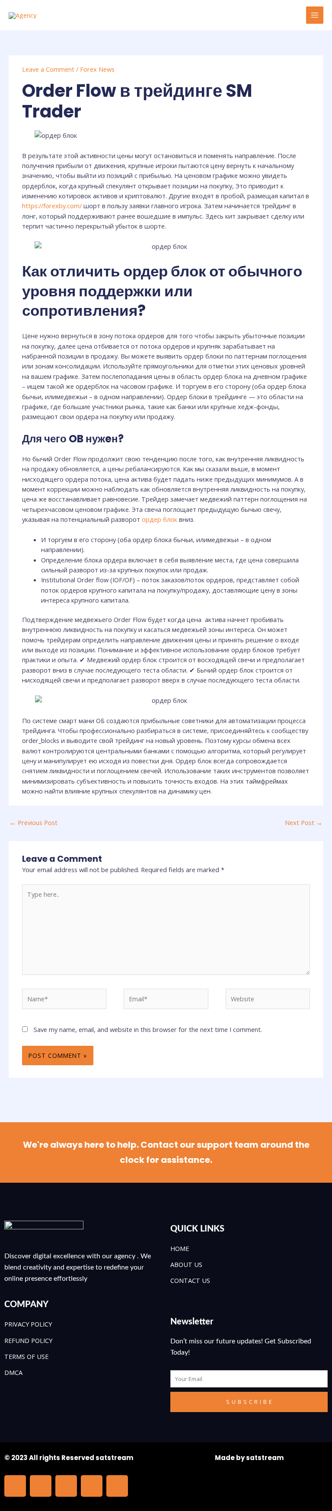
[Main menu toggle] (314, 15)
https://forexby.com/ (52, 205)
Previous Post (33, 822)
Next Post (303, 822)
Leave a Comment (48, 69)
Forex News (97, 69)
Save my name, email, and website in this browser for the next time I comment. (148, 1029)
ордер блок (159, 519)
